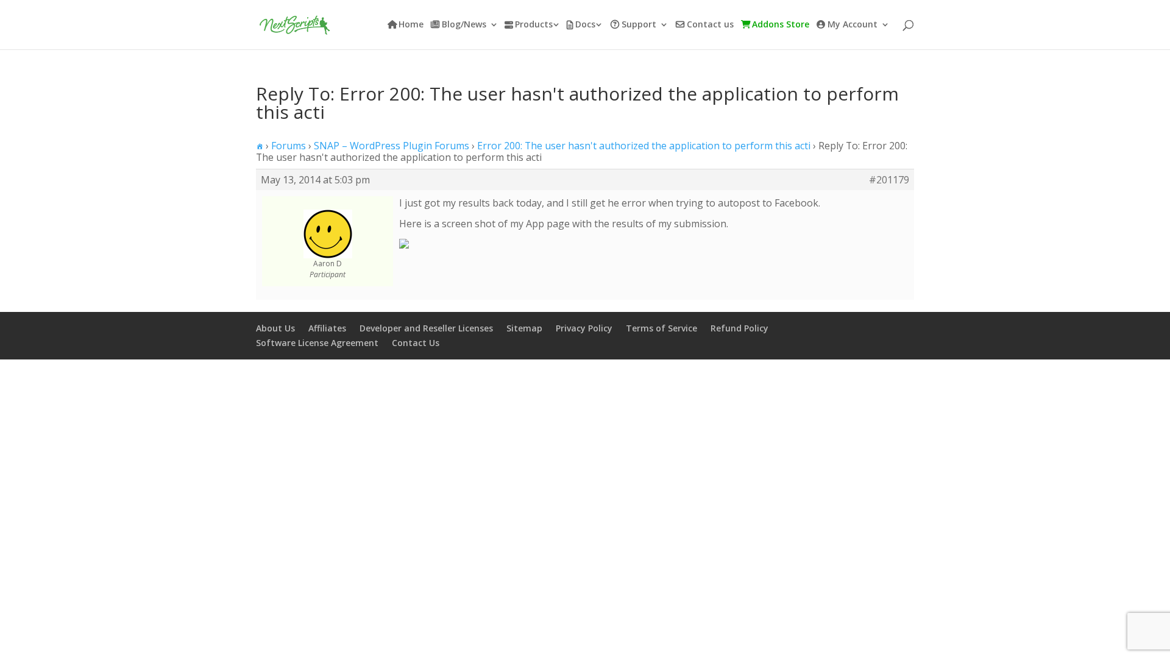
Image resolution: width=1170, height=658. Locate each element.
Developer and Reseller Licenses (426, 328)
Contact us (710, 25)
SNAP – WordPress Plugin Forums (391, 145)
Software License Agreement (317, 342)
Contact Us (415, 342)
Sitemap (524, 328)
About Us (275, 328)
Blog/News (464, 25)
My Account (853, 25)
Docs (585, 25)
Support (639, 25)
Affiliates (327, 328)
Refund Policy (739, 328)
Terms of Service (661, 328)
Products (534, 25)
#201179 (889, 179)
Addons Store (780, 25)
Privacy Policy (584, 328)
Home (411, 25)
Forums (288, 145)
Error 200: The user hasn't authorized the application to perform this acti (643, 145)
